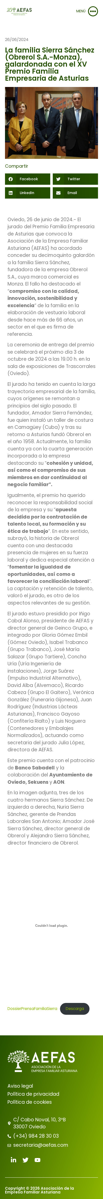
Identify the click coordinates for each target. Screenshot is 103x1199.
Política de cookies (30, 1102)
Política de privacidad (33, 1094)
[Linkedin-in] (14, 1160)
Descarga (75, 1008)
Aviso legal (20, 1086)
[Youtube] (38, 1160)
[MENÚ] (93, 11)
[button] (27, 179)
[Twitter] (26, 1160)
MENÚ (81, 11)
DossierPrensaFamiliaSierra (32, 1008)
